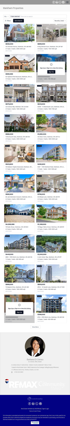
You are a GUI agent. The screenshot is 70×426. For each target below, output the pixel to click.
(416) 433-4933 (18, 372)
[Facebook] (53, 2)
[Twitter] (60, 2)
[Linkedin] (57, 2)
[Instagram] (63, 2)
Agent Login (45, 408)
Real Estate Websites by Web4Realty (31, 408)
